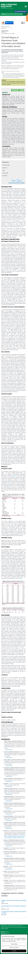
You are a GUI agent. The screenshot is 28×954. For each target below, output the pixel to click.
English (4, 28)
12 (22, 226)
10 (23, 219)
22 (4, 556)
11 (21, 226)
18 (21, 415)
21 (21, 531)
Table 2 (8, 562)
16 (13, 304)
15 (17, 290)
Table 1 (14, 475)
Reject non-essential (14, 947)
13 (24, 268)
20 (16, 528)
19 (6, 419)
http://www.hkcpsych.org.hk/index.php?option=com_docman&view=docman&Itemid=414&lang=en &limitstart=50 (14, 836)
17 (17, 312)
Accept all (14, 950)
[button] (25, 6)
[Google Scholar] (9, 749)
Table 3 (21, 578)
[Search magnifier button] (26, 14)
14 (10, 272)
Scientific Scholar (8, 927)
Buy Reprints (10, 22)
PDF (24, 23)
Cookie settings (14, 944)
